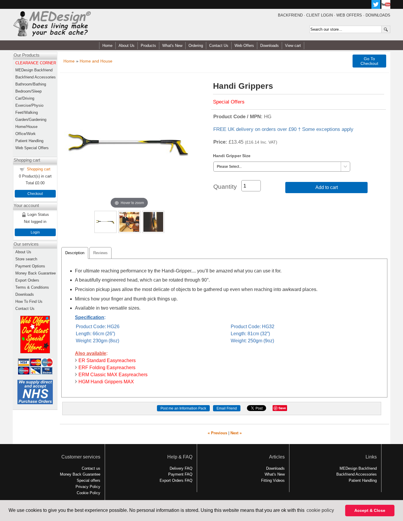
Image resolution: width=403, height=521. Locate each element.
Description (74, 253)
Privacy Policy (88, 486)
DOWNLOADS (378, 15)
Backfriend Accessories (35, 77)
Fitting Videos (273, 480)
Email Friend (227, 408)
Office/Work (25, 134)
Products (148, 45)
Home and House (96, 61)
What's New (172, 45)
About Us (127, 45)
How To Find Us (28, 301)
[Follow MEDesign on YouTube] (385, 7)
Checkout (35, 194)
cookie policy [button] (320, 510)
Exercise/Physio (29, 105)
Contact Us (218, 45)
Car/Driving (24, 98)
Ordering (196, 45)
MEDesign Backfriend (34, 70)
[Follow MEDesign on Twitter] (375, 7)
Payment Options (30, 266)
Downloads (269, 45)
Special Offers (229, 102)
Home (107, 45)
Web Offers (244, 45)
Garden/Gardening (30, 119)
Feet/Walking (26, 112)
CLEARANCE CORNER (35, 63)
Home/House (26, 126)
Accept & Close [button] (369, 510)
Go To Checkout (369, 61)
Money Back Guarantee (35, 273)
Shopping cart (38, 169)
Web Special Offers (32, 148)
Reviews (100, 253)
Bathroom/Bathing (30, 84)
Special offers (88, 480)
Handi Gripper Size (231, 155)
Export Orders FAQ (176, 480)
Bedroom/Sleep (28, 91)
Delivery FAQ (181, 468)
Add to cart (326, 187)
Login (35, 232)
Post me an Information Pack (183, 408)
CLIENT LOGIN (319, 15)
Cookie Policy (88, 493)
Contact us (91, 468)
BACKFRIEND (290, 15)
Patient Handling (29, 141)
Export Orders (27, 280)
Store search (26, 259)
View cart (293, 45)
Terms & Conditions (32, 287)
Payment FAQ (180, 474)
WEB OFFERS (349, 15)
